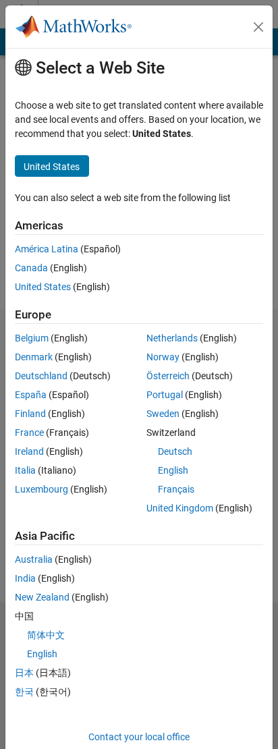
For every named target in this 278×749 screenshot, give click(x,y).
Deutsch (175, 451)
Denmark (34, 357)
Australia (34, 559)
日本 (24, 672)
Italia (25, 470)
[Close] (258, 27)
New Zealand (42, 597)
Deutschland (41, 375)
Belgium (32, 338)
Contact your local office (139, 736)
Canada (31, 267)
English (173, 470)
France (29, 432)
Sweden (162, 413)
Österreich (168, 375)
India (25, 578)
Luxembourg (41, 489)
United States (43, 286)
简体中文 (46, 635)
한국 (24, 691)
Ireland (29, 451)
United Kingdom (179, 508)
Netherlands (172, 338)
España (31, 394)
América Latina (46, 249)
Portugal (164, 394)
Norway (162, 357)
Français (176, 489)
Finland (30, 413)
